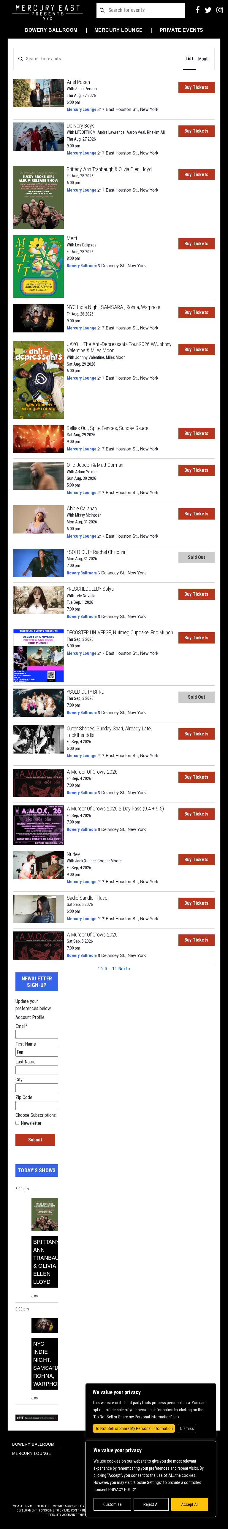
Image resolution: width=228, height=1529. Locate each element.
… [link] (109, 968)
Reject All (151, 1504)
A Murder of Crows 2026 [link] (92, 772)
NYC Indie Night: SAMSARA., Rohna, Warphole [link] (113, 307)
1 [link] (99, 968)
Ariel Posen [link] (78, 82)
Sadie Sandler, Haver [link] (88, 898)
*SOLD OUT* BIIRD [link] (85, 692)
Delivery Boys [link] (80, 125)
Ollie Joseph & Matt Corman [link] (95, 465)
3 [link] (106, 968)
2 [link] (102, 968)
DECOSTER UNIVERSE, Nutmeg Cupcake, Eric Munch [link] (120, 632)
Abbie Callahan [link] (82, 508)
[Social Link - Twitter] (208, 10)
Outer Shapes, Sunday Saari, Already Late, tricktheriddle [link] (109, 731)
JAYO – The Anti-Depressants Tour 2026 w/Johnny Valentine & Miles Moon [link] (119, 347)
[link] (38, 92)
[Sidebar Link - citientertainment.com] (36, 1417)
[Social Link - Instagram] (219, 10)
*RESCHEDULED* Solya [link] (90, 589)
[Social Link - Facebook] (197, 10)
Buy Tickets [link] (196, 87)
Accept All (190, 1504)
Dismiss (187, 1428)
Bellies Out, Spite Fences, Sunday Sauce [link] (107, 428)
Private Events (181, 30)
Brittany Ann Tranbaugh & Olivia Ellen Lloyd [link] (109, 169)
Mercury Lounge (118, 30)
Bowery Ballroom (51, 30)
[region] (151, 1479)
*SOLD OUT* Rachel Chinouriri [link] (96, 552)
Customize (112, 1504)
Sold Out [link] (196, 557)
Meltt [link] (72, 238)
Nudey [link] (73, 854)
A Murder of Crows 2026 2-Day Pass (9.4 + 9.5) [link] (115, 808)
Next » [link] (124, 968)
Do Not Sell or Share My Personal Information (134, 1428)
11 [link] (114, 968)
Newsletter (31, 1123)
